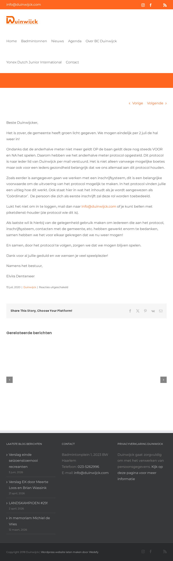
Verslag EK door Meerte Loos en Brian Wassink (28, 485)
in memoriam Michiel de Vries (29, 521)
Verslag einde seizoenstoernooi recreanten (23, 461)
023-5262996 (88, 467)
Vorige (137, 103)
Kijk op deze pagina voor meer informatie (140, 473)
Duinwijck (29, 287)
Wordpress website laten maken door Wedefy (70, 552)
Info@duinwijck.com (98, 206)
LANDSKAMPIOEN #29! (28, 503)
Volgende (155, 103)
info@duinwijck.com (23, 5)
